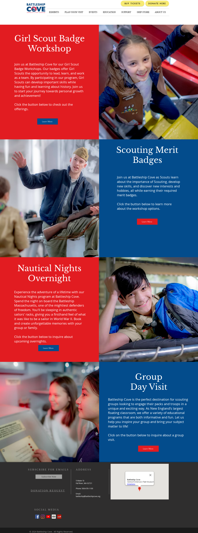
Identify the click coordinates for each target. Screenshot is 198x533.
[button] (54, 12)
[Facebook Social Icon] (37, 517)
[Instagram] (43, 517)
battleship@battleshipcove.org (88, 496)
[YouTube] (48, 517)
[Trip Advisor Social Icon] (54, 517)
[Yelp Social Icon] (59, 517)
